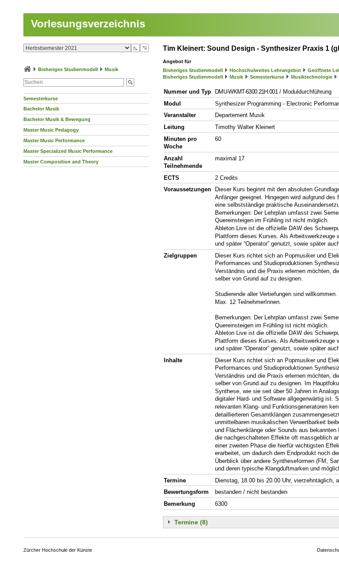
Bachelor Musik (41, 108)
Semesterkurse (40, 98)
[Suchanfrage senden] (130, 82)
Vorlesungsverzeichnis (88, 24)
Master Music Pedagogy (51, 130)
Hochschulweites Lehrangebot (265, 70)
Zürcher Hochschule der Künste (57, 550)
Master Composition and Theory (60, 161)
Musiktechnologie (311, 77)
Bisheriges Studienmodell (68, 69)
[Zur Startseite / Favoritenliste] (27, 69)
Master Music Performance (54, 140)
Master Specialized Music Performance (68, 151)
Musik (111, 69)
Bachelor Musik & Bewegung (56, 119)
